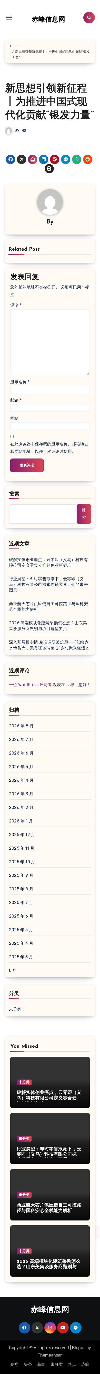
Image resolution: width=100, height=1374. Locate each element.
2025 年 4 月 (21, 943)
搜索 (14, 494)
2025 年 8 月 (21, 889)
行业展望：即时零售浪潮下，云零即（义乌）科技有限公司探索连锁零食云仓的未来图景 (48, 584)
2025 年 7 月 (21, 902)
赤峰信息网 (48, 19)
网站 (14, 418)
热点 (72, 1364)
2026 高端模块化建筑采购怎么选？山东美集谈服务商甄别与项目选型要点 (48, 625)
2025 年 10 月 (22, 861)
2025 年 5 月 (21, 929)
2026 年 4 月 (21, 780)
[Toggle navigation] (9, 18)
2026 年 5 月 (21, 766)
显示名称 (19, 382)
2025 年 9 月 (21, 875)
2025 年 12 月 (22, 834)
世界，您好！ (78, 684)
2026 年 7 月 (21, 739)
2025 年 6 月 (21, 916)
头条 (28, 1364)
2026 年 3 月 (21, 793)
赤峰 (85, 1364)
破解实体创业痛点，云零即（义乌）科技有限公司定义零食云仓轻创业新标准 (48, 562)
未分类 (15, 1009)
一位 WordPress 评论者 (30, 684)
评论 (15, 305)
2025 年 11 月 (21, 848)
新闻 (41, 1364)
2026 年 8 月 (21, 726)
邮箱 (15, 400)
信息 (15, 1364)
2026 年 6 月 (21, 753)
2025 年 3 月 (21, 956)
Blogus (78, 1347)
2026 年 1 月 (21, 821)
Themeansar (50, 1355)
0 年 (13, 970)
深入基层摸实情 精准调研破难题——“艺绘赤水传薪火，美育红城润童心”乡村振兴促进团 (49, 645)
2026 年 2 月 (21, 807)
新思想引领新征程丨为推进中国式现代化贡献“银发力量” (49, 102)
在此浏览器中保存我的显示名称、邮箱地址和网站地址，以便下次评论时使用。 (49, 448)
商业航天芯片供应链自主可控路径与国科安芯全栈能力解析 (48, 606)
